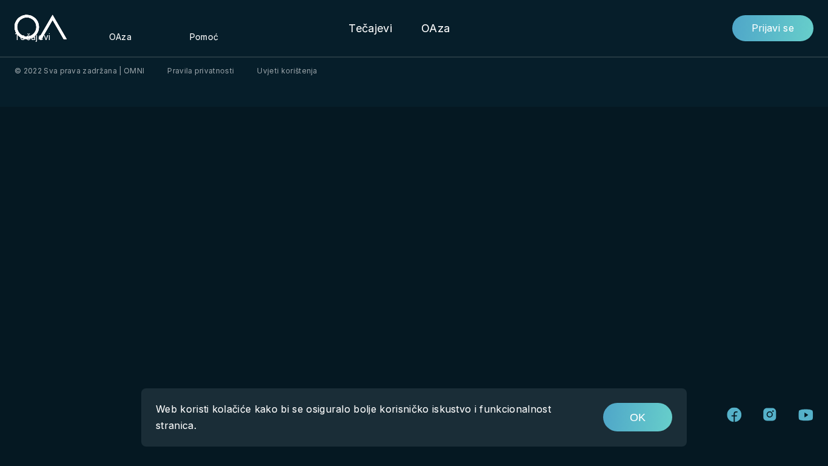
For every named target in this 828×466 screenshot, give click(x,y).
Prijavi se (773, 28)
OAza (435, 28)
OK (638, 417)
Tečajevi (370, 28)
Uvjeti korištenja (287, 70)
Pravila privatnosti (200, 70)
